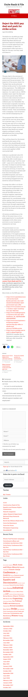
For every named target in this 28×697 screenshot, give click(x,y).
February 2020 (7, 645)
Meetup (5, 596)
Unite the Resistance (10, 523)
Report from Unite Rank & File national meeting (7, 357)
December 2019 (8, 650)
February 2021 (7, 638)
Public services (9, 603)
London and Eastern (13, 594)
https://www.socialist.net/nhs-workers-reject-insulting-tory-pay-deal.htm (16, 308)
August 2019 (7, 659)
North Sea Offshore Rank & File (13, 521)
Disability (6, 575)
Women (14, 615)
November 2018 (8, 668)
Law (4, 594)
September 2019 (8, 657)
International (13, 591)
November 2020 (8, 640)
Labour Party (19, 591)
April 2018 (6, 678)
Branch (22, 567)
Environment (16, 577)
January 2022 (7, 628)
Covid (16, 572)
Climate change (14, 569)
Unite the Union (8, 525)
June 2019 (6, 661)
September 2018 (8, 673)
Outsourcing (5, 601)
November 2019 (8, 652)
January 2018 (7, 683)
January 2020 (7, 647)
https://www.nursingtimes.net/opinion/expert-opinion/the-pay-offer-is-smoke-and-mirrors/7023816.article (15, 324)
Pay (18, 381)
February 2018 (7, 680)
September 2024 (8, 626)
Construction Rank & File (11, 505)
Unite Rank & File (14, 4)
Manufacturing (20, 594)
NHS (15, 381)
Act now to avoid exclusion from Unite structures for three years (12, 388)
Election (12, 575)
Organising (17, 598)
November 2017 (8, 685)
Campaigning (5, 569)
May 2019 (6, 664)
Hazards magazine (9, 512)
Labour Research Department (12, 514)
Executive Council (21, 583)
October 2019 (7, 654)
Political (18, 601)
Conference (9, 572)
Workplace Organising (10, 528)
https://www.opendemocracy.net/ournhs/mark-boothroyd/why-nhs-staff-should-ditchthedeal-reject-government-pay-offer (16, 301)
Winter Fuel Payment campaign (13, 539)
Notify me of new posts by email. (14, 449)
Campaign (7, 379)
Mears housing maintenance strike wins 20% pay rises (6, 367)
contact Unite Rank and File (11, 281)
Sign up (5, 466)
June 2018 (6, 676)
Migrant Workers (18, 596)
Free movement (6, 585)
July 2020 (6, 643)
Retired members (16, 606)
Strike (14, 608)
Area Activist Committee (8, 565)
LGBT (7, 594)
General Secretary (14, 585)
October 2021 (7, 631)
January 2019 (7, 666)
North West (9, 598)
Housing (9, 588)
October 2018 (7, 671)
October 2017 (7, 687)
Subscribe (8, 485)
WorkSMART (7, 530)
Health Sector (8, 381)
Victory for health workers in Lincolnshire (19, 357)
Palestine (10, 601)
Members (10, 596)
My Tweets (6, 494)
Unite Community (20, 609)
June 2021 (6, 635)
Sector (8, 609)
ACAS (5, 503)
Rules (4, 609)
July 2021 (6, 633)
